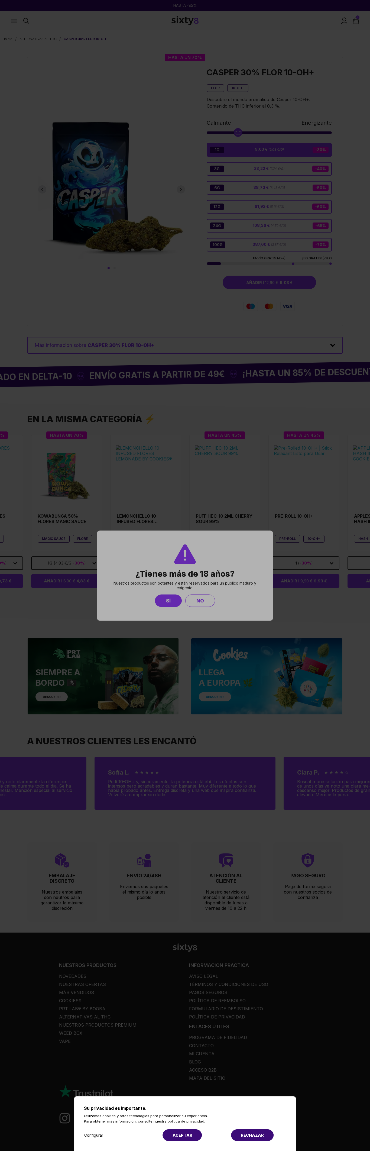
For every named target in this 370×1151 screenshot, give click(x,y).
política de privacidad (186, 1121)
